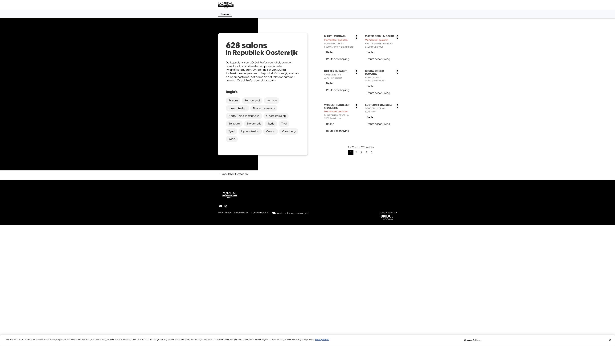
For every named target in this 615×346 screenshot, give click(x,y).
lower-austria (237, 108)
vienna (270, 131)
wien (232, 138)
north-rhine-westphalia (244, 115)
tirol (284, 123)
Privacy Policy (241, 213)
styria (271, 123)
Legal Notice (225, 213)
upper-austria (250, 131)
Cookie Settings (472, 340)
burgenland (252, 100)
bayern (233, 100)
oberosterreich (276, 115)
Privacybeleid (322, 339)
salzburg (234, 123)
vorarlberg (289, 131)
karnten (271, 100)
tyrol (231, 131)
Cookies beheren (260, 212)
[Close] (609, 340)
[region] (307, 340)
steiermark (254, 123)
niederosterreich (264, 108)
